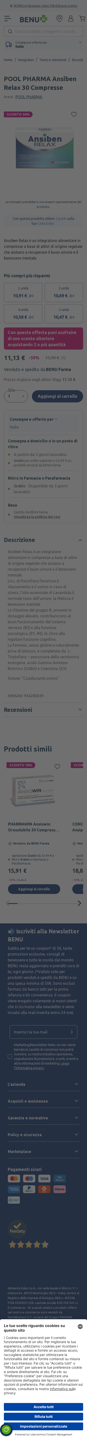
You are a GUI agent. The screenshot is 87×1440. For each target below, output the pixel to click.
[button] (6, 1429)
